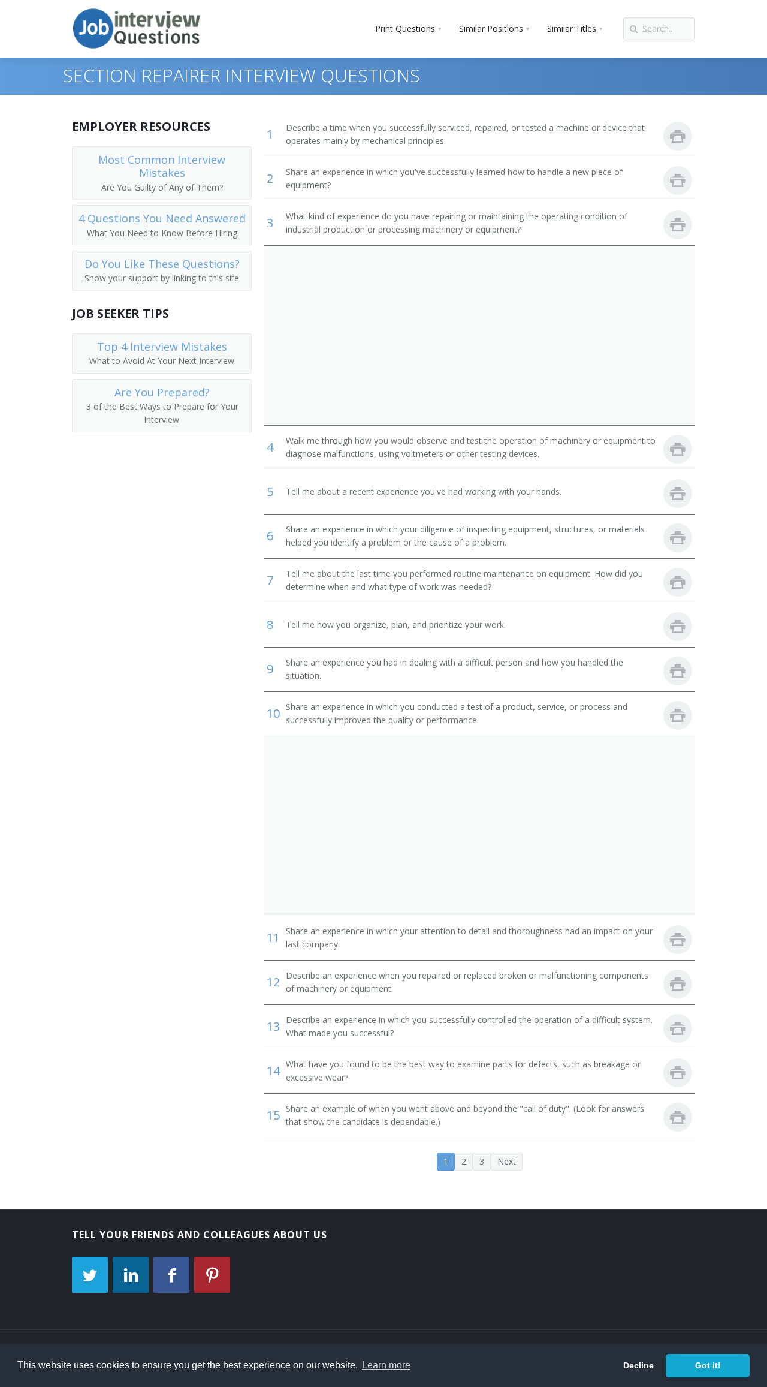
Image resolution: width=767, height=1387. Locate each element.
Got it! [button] (708, 1365)
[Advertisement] (479, 335)
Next (506, 1161)
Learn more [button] (386, 1365)
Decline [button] (638, 1365)
